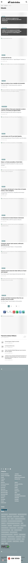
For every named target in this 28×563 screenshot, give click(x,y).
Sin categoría (17, 494)
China (12, 518)
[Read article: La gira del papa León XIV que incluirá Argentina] (14, 125)
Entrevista (4, 28)
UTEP (6, 543)
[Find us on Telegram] (10, 469)
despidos (10, 525)
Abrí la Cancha (4, 514)
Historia (4, 295)
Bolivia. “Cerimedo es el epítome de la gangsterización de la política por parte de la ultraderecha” (11, 19)
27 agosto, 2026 (5, 22)
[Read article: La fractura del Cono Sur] (14, 47)
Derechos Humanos (5, 484)
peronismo (4, 541)
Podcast (16, 485)
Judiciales (17, 473)
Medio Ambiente (18, 475)
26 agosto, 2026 (5, 34)
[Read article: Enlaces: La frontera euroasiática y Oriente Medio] (14, 151)
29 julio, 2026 (4, 167)
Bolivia (22, 516)
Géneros (2, 497)
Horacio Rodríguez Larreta (7, 534)
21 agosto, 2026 (4, 61)
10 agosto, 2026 (4, 114)
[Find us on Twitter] (3, 469)
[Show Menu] (1, 2)
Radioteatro (17, 490)
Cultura (2, 480)
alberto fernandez (12, 514)
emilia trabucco (5, 527)
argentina (3, 516)
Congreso (3, 479)
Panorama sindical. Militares (8, 336)
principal (9, 541)
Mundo (10, 5)
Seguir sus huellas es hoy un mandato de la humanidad (13, 83)
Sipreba (21, 541)
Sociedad (16, 499)
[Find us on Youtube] (5, 469)
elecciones (23, 525)
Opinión (3, 80)
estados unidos (13, 527)
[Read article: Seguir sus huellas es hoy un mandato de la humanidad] (14, 72)
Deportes (3, 482)
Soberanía (17, 497)
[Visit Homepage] (14, 2)
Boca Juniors (16, 516)
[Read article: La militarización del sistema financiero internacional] (14, 207)
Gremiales (3, 499)
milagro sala (18, 536)
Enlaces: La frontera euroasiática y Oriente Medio (11, 162)
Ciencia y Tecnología (5, 475)
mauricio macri (11, 536)
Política (16, 487)
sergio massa (16, 541)
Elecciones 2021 (4, 490)
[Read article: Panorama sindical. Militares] (14, 324)
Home (2, 5)
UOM (3, 543)
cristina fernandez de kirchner (13, 523)
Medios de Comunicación (20, 477)
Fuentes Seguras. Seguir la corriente (12, 341)
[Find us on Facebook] (1, 469)
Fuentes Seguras (5, 532)
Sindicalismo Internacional (20, 495)
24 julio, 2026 (4, 195)
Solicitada (17, 501)
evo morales (20, 527)
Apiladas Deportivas (22, 514)
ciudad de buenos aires (20, 518)
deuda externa (16, 525)
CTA (22, 523)
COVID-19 (3, 523)
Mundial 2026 (17, 479)
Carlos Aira (4, 518)
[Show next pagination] (19, 306)
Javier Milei (4, 536)
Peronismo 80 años (19, 484)
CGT (8, 518)
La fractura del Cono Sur (6, 57)
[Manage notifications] (3, 560)
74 (16, 306)
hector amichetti (13, 532)
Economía (3, 487)
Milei (24, 536)
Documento (3, 485)
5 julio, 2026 (4, 248)
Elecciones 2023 (4, 492)
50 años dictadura (5, 473)
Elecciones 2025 (4, 494)
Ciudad (2, 477)
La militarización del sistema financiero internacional (12, 217)
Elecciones (3, 489)
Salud (16, 492)
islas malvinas (22, 534)
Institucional (3, 502)
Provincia (16, 489)
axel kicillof (9, 516)
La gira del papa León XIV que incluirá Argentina (11, 136)
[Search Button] (26, 2)
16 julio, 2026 (4, 221)
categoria (6, 5)
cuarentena (4, 525)
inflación (16, 534)
